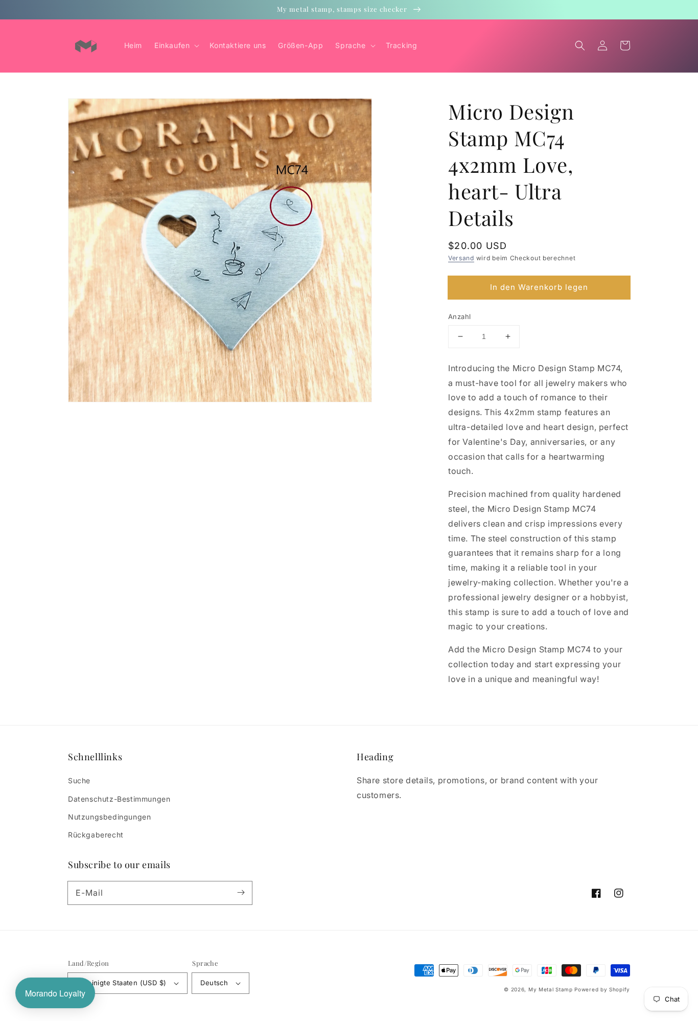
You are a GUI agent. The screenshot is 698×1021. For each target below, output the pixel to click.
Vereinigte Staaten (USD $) (121, 983)
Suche (79, 780)
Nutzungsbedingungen (109, 816)
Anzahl (459, 316)
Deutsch (214, 983)
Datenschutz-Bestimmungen (119, 799)
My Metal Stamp (550, 989)
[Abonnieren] (240, 892)
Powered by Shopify (602, 989)
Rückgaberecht (96, 834)
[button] (580, 45)
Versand (461, 258)
